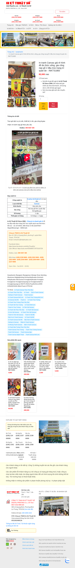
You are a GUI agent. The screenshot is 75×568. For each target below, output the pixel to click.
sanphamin (19, 52)
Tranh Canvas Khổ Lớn (32, 334)
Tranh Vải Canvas (13, 332)
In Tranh (26, 292)
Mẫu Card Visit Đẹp (53, 550)
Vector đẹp (61, 539)
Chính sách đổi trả (28, 545)
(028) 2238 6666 (21, 257)
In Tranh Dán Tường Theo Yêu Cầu (18, 327)
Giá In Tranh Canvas (37, 292)
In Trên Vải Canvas (28, 307)
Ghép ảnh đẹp (62, 543)
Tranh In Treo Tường (14, 307)
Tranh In (23, 300)
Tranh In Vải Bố (29, 314)
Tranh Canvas (28, 295)
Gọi (73, 288)
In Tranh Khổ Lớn (30, 305)
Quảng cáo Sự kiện (54, 25)
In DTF (29, 28)
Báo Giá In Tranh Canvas (32, 319)
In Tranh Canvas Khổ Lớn (15, 297)
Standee (59, 560)
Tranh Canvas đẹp (26, 332)
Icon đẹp (55, 546)
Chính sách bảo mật (28, 542)
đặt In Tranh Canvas (30, 324)
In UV (35, 28)
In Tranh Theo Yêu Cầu (15, 292)
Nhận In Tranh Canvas (27, 322)
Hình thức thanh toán (28, 548)
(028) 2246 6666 (22, 259)
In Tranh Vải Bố (29, 317)
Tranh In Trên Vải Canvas (15, 314)
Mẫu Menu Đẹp (51, 553)
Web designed (10, 539)
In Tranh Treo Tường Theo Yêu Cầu (18, 302)
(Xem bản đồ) (28, 509)
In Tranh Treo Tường (34, 300)
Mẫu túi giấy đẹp (62, 557)
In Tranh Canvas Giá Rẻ (15, 319)
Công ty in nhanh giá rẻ (35, 221)
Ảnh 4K (52, 543)
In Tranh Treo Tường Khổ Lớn (34, 297)
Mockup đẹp (50, 546)
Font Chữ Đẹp (53, 560)
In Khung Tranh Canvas (15, 324)
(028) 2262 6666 (33, 257)
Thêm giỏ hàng (43, 106)
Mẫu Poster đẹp (61, 550)
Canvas (36, 204)
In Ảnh (31, 25)
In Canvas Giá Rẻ (13, 300)
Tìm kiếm (62, 11)
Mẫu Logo (41, 543)
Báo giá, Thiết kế (21, 25)
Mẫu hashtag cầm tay (44, 560)
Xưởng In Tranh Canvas (15, 295)
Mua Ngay (53, 105)
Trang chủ (10, 25)
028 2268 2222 (27, 513)
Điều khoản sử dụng (28, 539)
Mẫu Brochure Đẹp (53, 557)
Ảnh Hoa (56, 543)
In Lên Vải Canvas (13, 312)
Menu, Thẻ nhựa (40, 25)
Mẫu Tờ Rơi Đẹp (59, 553)
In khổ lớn (10, 28)
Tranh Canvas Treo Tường (16, 329)
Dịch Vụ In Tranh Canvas (15, 317)
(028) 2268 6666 (34, 259)
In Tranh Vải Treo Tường (15, 305)
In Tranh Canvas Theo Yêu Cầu (24, 290)
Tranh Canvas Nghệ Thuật (16, 334)
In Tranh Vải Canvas (32, 309)
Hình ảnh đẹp (47, 543)
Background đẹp (43, 546)
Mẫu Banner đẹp (43, 553)
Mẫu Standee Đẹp (43, 550)
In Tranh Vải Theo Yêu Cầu (16, 309)
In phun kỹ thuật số (34, 199)
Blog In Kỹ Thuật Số (44, 539)
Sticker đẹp (60, 546)
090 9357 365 (29, 128)
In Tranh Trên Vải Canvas (28, 312)
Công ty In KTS (44, 28)
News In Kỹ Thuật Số (54, 539)
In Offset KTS (20, 28)
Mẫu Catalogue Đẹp (44, 557)
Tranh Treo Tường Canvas (33, 329)
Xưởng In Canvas (13, 322)
